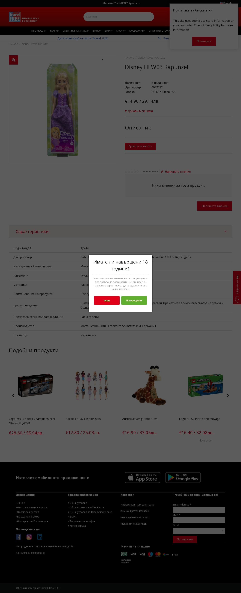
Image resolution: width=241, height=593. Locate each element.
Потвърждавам (134, 300)
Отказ (107, 300)
